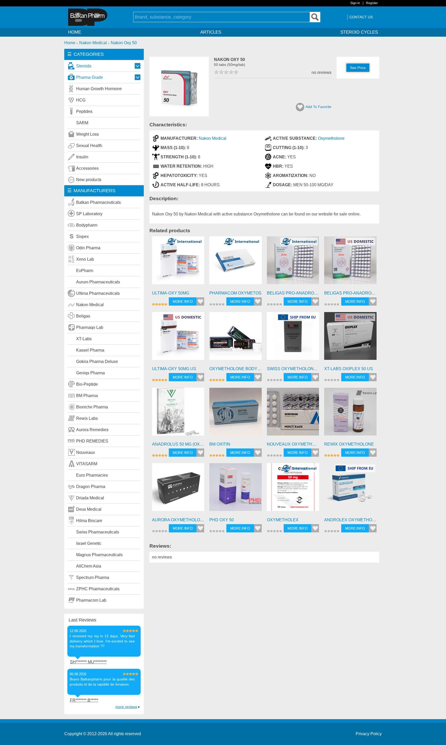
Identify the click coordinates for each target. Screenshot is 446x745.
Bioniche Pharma (92, 407)
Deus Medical (88, 509)
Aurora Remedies (92, 430)
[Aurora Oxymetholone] (178, 489)
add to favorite (318, 107)
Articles (210, 32)
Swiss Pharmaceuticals (97, 532)
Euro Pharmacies (92, 475)
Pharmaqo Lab (89, 327)
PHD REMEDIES (92, 441)
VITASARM (86, 464)
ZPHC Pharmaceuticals (98, 589)
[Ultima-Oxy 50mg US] (178, 338)
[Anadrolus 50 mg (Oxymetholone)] (178, 414)
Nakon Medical (90, 304)
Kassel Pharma (90, 350)
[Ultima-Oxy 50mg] (178, 262)
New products (88, 179)
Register (372, 3)
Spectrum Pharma (92, 577)
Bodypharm (86, 225)
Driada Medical (90, 498)
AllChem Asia (88, 566)
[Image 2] (179, 115)
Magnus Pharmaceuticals (99, 555)
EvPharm (84, 270)
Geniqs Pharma (90, 373)
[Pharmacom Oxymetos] (235, 262)
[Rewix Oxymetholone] (350, 414)
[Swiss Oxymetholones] (293, 338)
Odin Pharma (88, 248)
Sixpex (82, 236)
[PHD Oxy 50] (235, 489)
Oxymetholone (331, 138)
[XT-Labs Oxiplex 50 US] (350, 338)
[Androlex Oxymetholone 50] (350, 489)
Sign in (355, 3)
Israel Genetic (88, 543)
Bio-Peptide (87, 384)
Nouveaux (85, 452)
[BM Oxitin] (235, 414)
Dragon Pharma (90, 486)
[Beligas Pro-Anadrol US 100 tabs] (350, 262)
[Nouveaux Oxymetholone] (293, 414)
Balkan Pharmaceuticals (98, 202)
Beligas (83, 316)
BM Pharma (87, 395)
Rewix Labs (87, 418)
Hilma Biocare (89, 520)
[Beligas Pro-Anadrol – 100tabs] (293, 262)
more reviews (126, 707)
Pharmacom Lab (91, 600)
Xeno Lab (85, 259)
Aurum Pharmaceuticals (98, 282)
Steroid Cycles (359, 32)
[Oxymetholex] (293, 489)
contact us (361, 17)
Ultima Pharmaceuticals (98, 293)
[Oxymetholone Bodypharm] (235, 338)
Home (74, 32)
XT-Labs (84, 339)
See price (358, 68)
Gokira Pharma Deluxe (97, 361)
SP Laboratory (89, 214)
